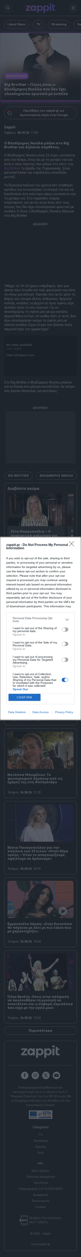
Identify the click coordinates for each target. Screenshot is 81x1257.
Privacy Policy (64, 712)
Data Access (40, 712)
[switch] (65, 629)
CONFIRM (24, 697)
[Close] (73, 545)
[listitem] (40, 619)
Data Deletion (17, 712)
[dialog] (40, 628)
